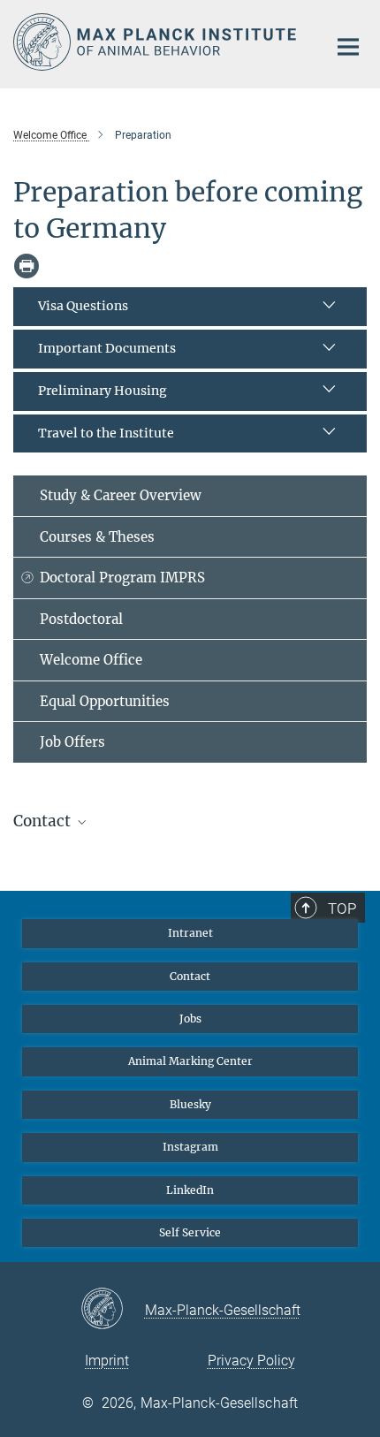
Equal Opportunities (105, 701)
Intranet (190, 932)
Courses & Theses (97, 536)
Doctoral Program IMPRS (122, 577)
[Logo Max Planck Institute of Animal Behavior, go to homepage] (156, 42)
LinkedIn (190, 1190)
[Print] (26, 266)
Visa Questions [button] (83, 306)
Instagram (190, 1146)
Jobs (190, 1018)
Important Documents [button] (107, 348)
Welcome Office (91, 659)
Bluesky (190, 1104)
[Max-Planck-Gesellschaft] (112, 1310)
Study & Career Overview (120, 495)
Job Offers (72, 742)
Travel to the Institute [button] (106, 433)
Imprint (107, 1360)
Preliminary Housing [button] (102, 391)
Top (342, 908)
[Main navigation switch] (348, 47)
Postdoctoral (81, 619)
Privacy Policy (251, 1360)
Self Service (190, 1232)
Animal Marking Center (190, 1061)
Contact (190, 976)
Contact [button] (43, 821)
